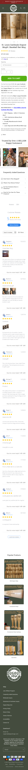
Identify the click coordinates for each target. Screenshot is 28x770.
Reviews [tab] (11, 204)
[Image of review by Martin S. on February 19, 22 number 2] (13, 291)
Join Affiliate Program (9, 690)
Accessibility (6, 719)
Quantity (3, 69)
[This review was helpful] (21, 345)
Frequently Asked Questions (10, 694)
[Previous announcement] (3, 2)
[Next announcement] (25, 2)
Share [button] (4, 134)
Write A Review (14, 225)
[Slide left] (10, 42)
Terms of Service (7, 715)
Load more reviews (14, 537)
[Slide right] (17, 42)
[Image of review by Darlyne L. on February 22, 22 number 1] (5, 254)
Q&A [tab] (17, 204)
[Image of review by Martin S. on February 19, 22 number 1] (5, 291)
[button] (3, 8)
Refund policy (12, 764)
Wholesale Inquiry (7, 698)
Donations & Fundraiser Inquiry (11, 701)
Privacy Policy (6, 708)
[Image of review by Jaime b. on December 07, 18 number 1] (5, 327)
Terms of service (9, 766)
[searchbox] (8, 232)
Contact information (19, 766)
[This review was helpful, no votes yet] (21, 373)
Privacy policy (20, 764)
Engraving (3, 62)
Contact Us (6, 722)
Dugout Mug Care (7, 705)
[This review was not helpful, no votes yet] (23, 272)
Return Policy (6, 712)
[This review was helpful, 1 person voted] (21, 272)
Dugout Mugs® (11, 762)
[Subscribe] (23, 750)
